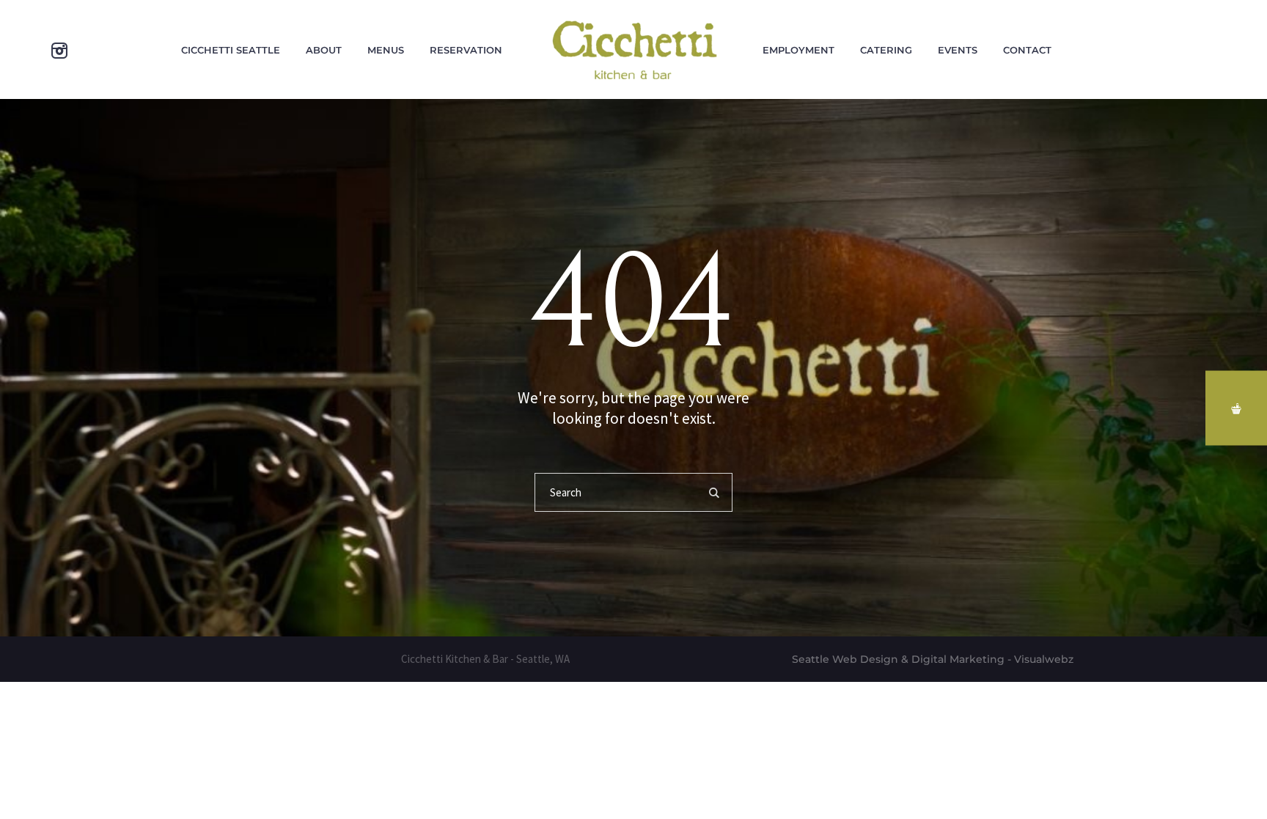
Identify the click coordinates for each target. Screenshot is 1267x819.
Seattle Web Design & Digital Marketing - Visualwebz (932, 659)
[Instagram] (59, 51)
